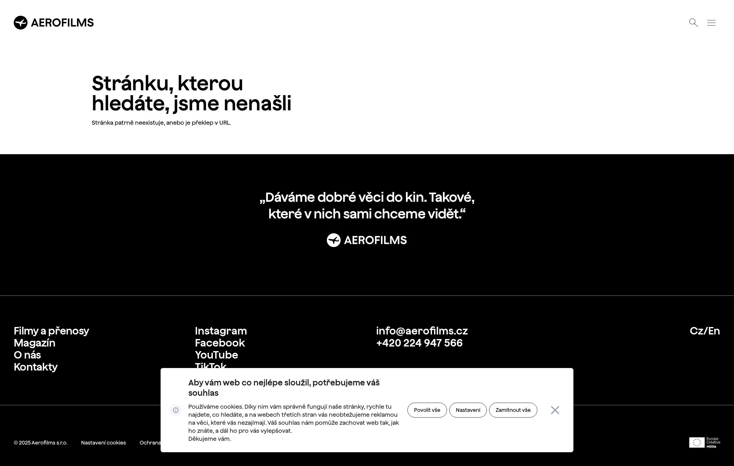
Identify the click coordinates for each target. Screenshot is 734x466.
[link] (51, 331)
